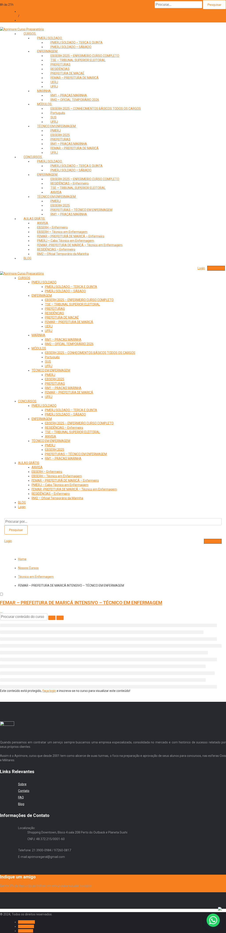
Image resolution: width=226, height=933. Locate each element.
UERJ (49, 326)
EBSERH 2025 (54, 379)
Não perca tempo (12, 890)
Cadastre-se (216, 268)
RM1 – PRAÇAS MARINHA (69, 214)
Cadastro (24, 20)
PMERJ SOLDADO (44, 282)
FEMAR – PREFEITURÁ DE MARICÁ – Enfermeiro (65, 480)
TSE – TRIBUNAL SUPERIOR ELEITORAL (78, 60)
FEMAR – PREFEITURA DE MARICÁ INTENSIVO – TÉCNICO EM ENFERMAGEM (81, 602)
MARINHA (44, 91)
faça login (49, 691)
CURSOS (30, 33)
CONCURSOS (27, 401)
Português (52, 357)
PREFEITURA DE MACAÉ (62, 317)
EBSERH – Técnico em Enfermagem (57, 476)
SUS (48, 361)
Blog (21, 804)
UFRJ (54, 152)
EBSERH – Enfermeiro (47, 471)
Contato (23, 791)
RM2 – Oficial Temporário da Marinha (63, 254)
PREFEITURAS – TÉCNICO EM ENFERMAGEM (76, 454)
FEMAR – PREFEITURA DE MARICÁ (75, 77)
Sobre (22, 784)
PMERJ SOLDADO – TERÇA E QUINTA (71, 286)
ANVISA (50, 436)
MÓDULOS (44, 104)
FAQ (21, 797)
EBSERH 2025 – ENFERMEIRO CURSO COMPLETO (79, 300)
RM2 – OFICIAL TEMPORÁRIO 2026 (75, 100)
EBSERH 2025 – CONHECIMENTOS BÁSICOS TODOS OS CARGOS (96, 108)
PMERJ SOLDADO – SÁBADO (71, 47)
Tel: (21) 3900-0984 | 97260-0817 (84, 4)
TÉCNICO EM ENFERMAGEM (51, 370)
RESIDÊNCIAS (54, 313)
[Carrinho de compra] (192, 268)
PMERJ (50, 375)
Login (22, 11)
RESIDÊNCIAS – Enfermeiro (64, 427)
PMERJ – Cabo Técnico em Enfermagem (60, 485)
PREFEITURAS (55, 308)
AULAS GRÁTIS (28, 463)
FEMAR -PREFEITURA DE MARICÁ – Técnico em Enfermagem (79, 245)
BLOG (27, 258)
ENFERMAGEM (42, 295)
